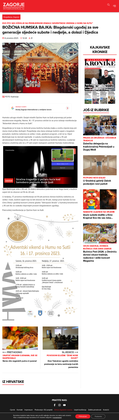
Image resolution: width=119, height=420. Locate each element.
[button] (114, 6)
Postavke (98, 416)
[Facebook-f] (54, 405)
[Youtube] (64, 405)
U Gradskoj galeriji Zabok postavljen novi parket (97, 181)
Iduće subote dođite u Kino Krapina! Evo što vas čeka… (99, 215)
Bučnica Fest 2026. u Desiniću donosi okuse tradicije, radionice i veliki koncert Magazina (100, 254)
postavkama (57, 417)
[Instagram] (59, 405)
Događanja (7, 17)
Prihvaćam (83, 416)
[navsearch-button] (108, 5)
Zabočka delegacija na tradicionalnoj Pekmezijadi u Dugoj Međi (99, 143)
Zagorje (16, 17)
